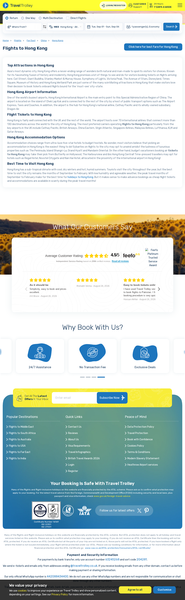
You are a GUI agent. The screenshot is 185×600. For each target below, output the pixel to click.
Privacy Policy (59, 594)
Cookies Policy (135, 445)
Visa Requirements (79, 445)
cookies (22, 590)
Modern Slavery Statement (143, 458)
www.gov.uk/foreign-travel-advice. (112, 496)
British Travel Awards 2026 (84, 458)
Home (6, 40)
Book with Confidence (140, 439)
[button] (84, 377)
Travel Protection (137, 433)
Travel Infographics (79, 452)
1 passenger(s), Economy (145, 26)
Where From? (19, 26)
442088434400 (57, 576)
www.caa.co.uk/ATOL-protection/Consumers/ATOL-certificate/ (118, 548)
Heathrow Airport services (142, 464)
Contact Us (74, 426)
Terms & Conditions (138, 452)
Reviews (73, 433)
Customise (164, 589)
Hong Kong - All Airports (66, 26)
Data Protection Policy (140, 426)
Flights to (21, 426)
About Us (73, 439)
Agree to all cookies (135, 590)
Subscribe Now (110, 397)
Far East (31, 40)
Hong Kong (57, 40)
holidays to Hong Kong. (81, 177)
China (44, 40)
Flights (17, 40)
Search (170, 26)
